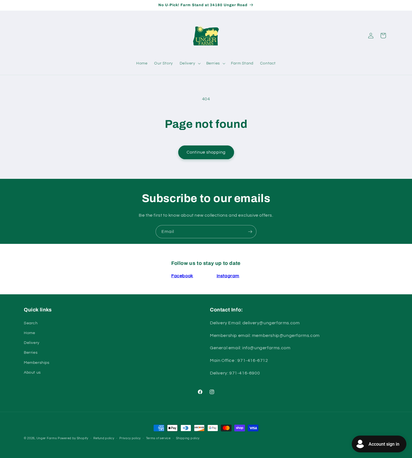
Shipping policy (188, 438)
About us (32, 372)
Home (29, 333)
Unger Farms (46, 438)
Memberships (37, 363)
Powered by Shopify (73, 438)
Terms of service (158, 438)
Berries (31, 353)
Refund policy (103, 438)
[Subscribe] (250, 231)
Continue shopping (206, 152)
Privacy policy (130, 438)
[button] (189, 63)
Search (31, 323)
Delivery (32, 343)
